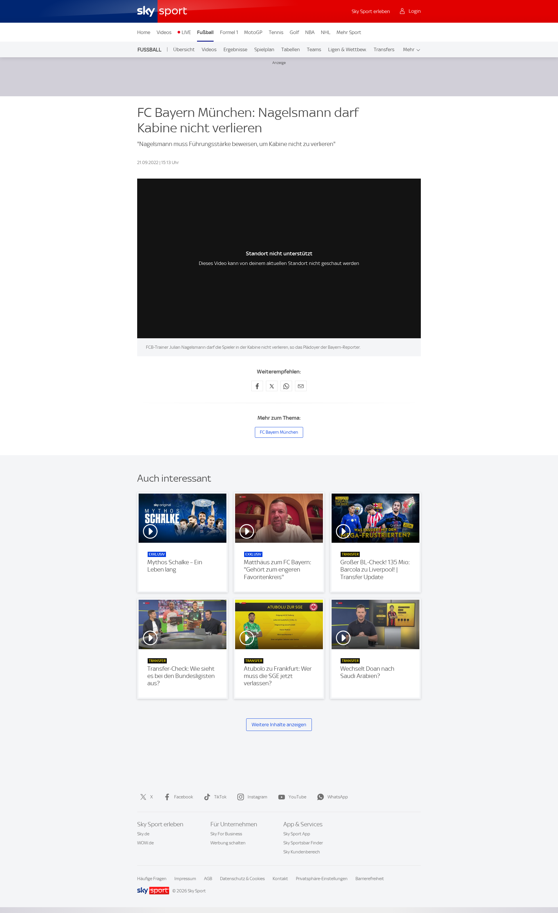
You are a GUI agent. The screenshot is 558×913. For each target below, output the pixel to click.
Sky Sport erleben (371, 11)
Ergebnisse (235, 49)
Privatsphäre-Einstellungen (322, 878)
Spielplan (264, 49)
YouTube (297, 797)
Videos (164, 32)
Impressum (185, 878)
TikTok (220, 797)
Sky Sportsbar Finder (303, 843)
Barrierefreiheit (369, 878)
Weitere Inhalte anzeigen (279, 724)
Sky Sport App (296, 834)
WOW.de (145, 843)
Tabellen (290, 49)
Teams (314, 49)
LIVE (186, 32)
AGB (208, 878)
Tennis (276, 32)
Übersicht (184, 49)
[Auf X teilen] (272, 386)
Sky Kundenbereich (301, 852)
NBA (309, 32)
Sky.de (143, 834)
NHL (325, 32)
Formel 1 (229, 32)
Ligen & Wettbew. (347, 49)
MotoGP (253, 32)
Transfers (384, 49)
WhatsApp (338, 797)
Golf (294, 32)
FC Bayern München (279, 432)
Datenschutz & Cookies (242, 878)
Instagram (257, 797)
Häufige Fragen (152, 878)
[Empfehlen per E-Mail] (301, 386)
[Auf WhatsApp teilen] (286, 386)
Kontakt (280, 878)
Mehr (408, 49)
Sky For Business (226, 834)
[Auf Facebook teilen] (257, 386)
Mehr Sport (349, 32)
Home (143, 32)
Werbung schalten (228, 843)
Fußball (205, 32)
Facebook (183, 797)
